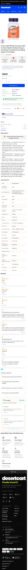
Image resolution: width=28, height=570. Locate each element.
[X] (6, 501)
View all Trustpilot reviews (13, 428)
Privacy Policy (6, 563)
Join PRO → (4, 117)
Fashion (20, 11)
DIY (24, 11)
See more (3, 130)
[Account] (21, 7)
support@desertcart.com (11, 537)
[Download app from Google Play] (6, 557)
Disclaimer (5, 566)
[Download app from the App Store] (16, 557)
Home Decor (13, 11)
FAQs (4, 568)
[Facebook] (9, 501)
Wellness (3, 11)
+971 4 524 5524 (9, 543)
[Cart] (24, 7)
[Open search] (19, 7)
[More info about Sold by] (20, 89)
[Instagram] (3, 501)
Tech (8, 11)
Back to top (13, 471)
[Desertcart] (5, 7)
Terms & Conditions (8, 561)
